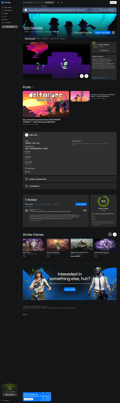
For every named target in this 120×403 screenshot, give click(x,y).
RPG (35, 31)
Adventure (26, 31)
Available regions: (48, 31)
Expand (70, 218)
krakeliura (32, 210)
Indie (32, 31)
